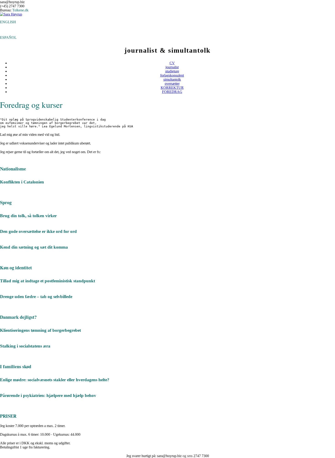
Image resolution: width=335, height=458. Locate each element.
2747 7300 (201, 456)
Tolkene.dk (20, 10)
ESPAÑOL (8, 37)
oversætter (172, 83)
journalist (172, 67)
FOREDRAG (172, 92)
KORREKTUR (172, 88)
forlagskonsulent (172, 75)
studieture (172, 71)
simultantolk (172, 79)
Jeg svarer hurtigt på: (141, 456)
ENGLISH (8, 22)
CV (172, 63)
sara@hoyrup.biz (169, 456)
